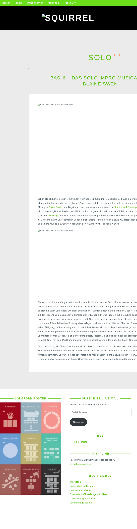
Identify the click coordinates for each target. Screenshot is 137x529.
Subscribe (78, 422)
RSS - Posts (80, 441)
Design (7, 3)
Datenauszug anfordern (82, 498)
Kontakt (70, 3)
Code (19, 3)
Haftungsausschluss (80, 490)
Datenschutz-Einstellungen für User (88, 494)
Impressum (76, 481)
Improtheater (35, 3)
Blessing (53, 215)
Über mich (54, 3)
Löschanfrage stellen (81, 502)
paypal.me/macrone (80, 464)
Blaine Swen (54, 207)
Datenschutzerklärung (81, 486)
